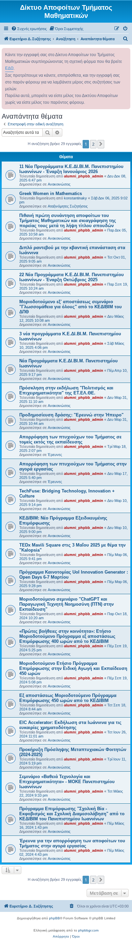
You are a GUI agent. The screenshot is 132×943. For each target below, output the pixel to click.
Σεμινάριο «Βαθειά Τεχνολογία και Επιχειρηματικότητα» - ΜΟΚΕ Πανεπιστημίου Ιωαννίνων (67, 781)
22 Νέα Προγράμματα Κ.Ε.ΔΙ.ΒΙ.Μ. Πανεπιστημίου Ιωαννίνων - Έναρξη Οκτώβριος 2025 (71, 277)
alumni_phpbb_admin (83, 176)
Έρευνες (55, 455)
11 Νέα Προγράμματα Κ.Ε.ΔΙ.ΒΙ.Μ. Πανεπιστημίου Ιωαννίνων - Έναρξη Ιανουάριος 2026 (71, 169)
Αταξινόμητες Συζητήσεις (68, 206)
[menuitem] (29, 29)
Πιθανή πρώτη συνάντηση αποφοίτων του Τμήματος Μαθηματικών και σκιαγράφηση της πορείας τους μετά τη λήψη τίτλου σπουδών (67, 220)
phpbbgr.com (88, 930)
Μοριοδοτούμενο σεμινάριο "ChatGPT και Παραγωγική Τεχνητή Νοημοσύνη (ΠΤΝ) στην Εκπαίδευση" (66, 604)
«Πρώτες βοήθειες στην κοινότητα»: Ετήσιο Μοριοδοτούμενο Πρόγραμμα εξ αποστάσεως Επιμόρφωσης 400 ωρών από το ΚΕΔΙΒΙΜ (67, 636)
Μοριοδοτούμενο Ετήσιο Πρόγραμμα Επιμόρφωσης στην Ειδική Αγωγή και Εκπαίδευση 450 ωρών (73, 668)
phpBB (54, 918)
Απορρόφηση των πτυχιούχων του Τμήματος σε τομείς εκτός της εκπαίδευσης (70, 439)
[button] (100, 144)
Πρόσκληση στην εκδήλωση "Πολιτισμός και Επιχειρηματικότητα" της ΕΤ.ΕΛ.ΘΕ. (66, 390)
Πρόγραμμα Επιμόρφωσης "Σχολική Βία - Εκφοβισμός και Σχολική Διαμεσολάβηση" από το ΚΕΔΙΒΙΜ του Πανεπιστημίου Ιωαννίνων (72, 813)
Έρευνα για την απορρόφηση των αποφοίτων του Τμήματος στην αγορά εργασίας (72, 843)
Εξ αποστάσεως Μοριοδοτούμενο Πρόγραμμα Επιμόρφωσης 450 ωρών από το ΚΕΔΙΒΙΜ (67, 698)
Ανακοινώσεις (59, 184)
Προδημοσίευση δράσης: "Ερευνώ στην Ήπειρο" (71, 414)
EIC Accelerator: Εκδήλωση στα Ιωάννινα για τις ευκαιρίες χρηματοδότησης (70, 725)
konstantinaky (75, 198)
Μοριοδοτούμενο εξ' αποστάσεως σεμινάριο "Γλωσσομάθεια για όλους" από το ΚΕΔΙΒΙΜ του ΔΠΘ (70, 306)
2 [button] (93, 144)
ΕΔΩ (9, 68)
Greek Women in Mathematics (50, 193)
